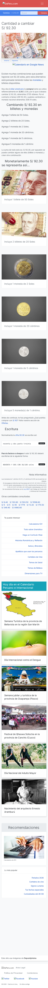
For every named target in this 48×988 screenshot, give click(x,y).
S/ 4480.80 (17, 507)
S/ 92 (15, 420)
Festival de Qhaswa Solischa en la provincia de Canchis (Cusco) (22, 736)
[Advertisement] (24, 923)
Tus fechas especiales (34, 890)
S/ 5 (3, 505)
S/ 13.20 (30, 505)
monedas (37, 80)
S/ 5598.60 (35, 502)
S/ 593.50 (24, 502)
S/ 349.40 (6, 507)
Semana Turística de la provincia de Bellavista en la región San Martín (23, 623)
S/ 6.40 (5, 502)
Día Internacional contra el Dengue (22, 660)
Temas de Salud (36, 562)
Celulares (43, 13)
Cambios (6, 13)
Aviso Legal (20, 967)
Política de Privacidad (13, 973)
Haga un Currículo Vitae (33, 535)
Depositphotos (30, 958)
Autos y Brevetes (35, 546)
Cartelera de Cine (35, 557)
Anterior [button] (6, 60)
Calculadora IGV (36, 524)
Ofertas (5, 423)
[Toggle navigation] (42, 3)
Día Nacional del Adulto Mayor (20, 773)
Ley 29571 (27, 489)
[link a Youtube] (33, 978)
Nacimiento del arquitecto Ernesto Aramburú (22, 810)
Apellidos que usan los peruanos (29, 551)
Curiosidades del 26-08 (34, 894)
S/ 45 (14, 505)
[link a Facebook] (19, 978)
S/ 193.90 (14, 502)
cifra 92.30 (19, 435)
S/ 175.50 (40, 505)
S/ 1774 (22, 505)
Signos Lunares (37, 886)
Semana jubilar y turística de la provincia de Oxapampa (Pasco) (21, 697)
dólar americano (17, 89)
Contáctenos (32, 973)
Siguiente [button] (15, 60)
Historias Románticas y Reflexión (29, 540)
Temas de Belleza (35, 568)
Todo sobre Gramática (33, 529)
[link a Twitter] (5, 978)
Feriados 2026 (38, 878)
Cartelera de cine (36, 882)
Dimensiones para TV (34, 573)
